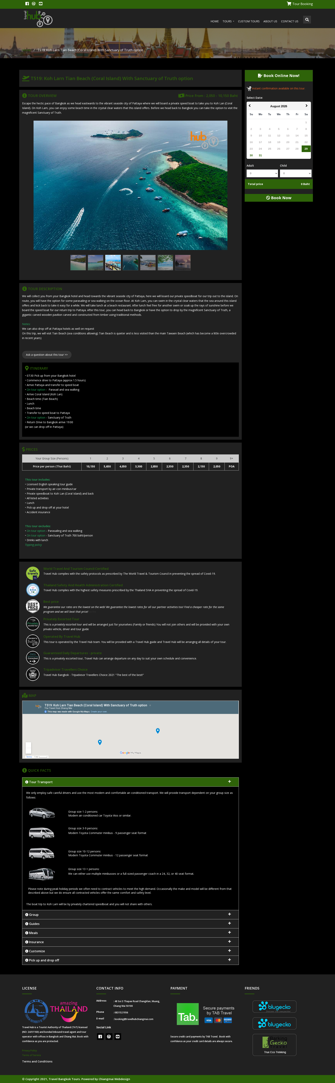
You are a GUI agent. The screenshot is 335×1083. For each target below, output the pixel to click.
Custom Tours (249, 21)
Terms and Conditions (37, 1061)
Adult (250, 165)
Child (283, 165)
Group (33, 915)
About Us (270, 21)
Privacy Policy (29, 1050)
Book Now (280, 197)
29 (306, 148)
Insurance (36, 942)
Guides (34, 924)
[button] (130, 848)
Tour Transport (40, 782)
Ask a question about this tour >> (47, 354)
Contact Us (289, 21)
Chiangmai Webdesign (114, 1079)
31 (260, 155)
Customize (36, 951)
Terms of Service (31, 1055)
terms (92, 611)
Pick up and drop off (43, 960)
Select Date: (255, 97)
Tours (227, 21)
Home (215, 21)
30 (251, 155)
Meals (33, 933)
